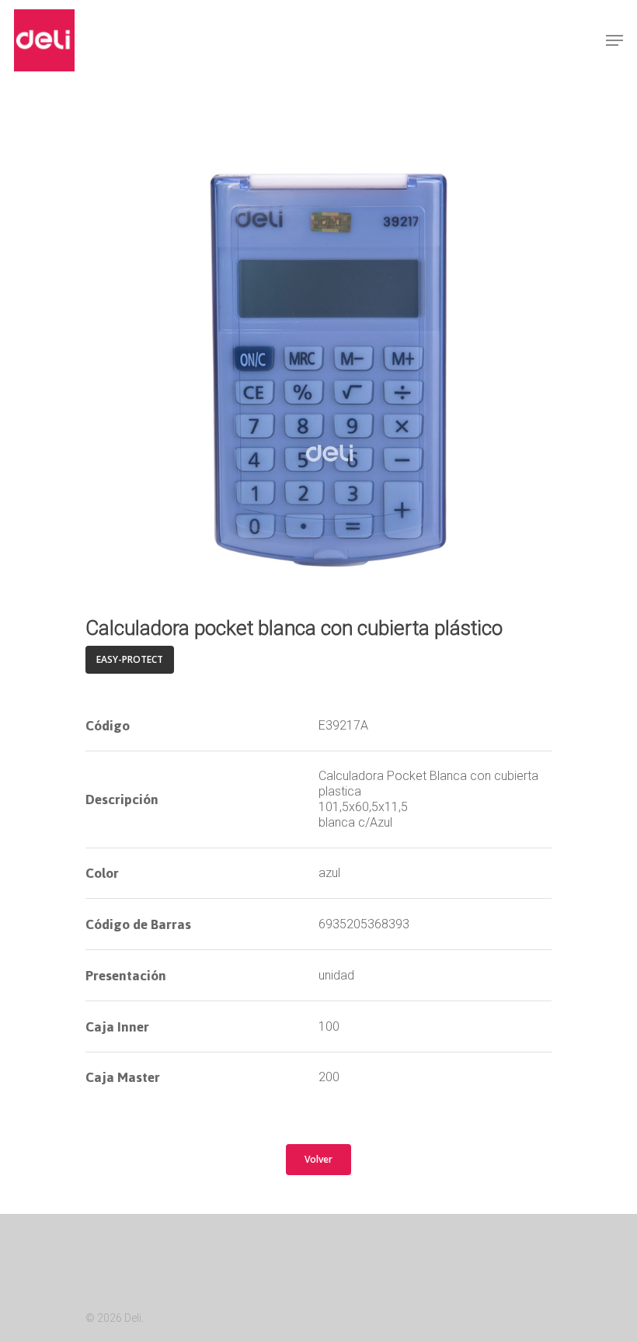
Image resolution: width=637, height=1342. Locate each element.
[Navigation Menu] (614, 40)
